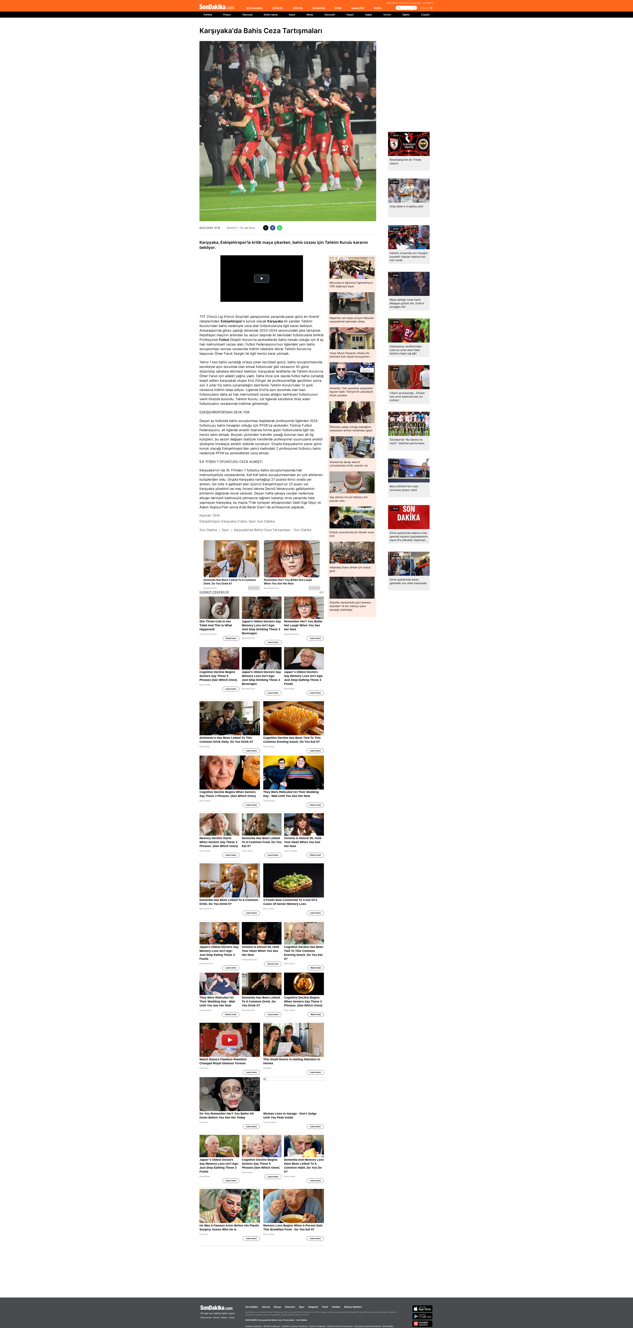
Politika (208, 14)
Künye (232, 1317)
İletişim (224, 1317)
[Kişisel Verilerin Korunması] (340, 1326)
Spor (301, 1306)
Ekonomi (290, 1306)
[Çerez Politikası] (317, 1326)
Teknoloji (247, 14)
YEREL (378, 8)
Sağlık (368, 14)
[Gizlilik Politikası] (272, 1326)
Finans (227, 14)
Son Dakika (251, 1306)
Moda (310, 14)
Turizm (387, 14)
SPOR (338, 8)
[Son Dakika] (216, 7)
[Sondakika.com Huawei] (422, 1324)
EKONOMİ (319, 8)
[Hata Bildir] (388, 1326)
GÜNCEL (277, 8)
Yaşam (350, 14)
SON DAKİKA (254, 8)
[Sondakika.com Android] (422, 1316)
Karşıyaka (275, 321)
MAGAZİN (357, 8)
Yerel (325, 1306)
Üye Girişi (425, 8)
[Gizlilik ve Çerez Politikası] (294, 1326)
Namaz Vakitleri (353, 1306)
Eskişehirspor (231, 321)
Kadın (292, 14)
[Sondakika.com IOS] (422, 1308)
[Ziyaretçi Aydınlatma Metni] (368, 1326)
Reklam (216, 1317)
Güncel (266, 1306)
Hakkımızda (205, 1317)
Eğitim (406, 14)
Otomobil (329, 14)
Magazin (313, 1306)
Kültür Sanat (271, 14)
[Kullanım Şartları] (253, 1326)
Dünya (277, 1306)
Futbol (224, 340)
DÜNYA (298, 8)
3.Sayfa (425, 14)
